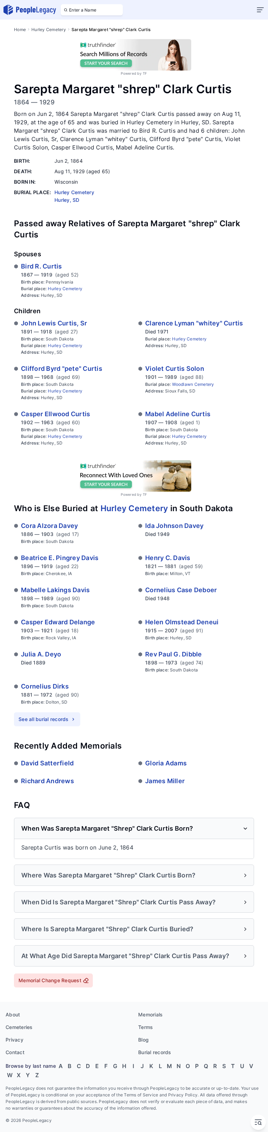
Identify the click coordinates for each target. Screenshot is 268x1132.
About (13, 1014)
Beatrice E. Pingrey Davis (59, 557)
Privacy (14, 1040)
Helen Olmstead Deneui (181, 622)
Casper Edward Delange (58, 622)
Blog (143, 1040)
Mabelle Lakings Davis (55, 590)
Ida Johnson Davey (174, 525)
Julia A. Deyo (41, 654)
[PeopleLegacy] (30, 9)
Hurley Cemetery (48, 29)
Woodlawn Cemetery (193, 384)
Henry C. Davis (168, 557)
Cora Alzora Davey (49, 525)
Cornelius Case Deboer (181, 590)
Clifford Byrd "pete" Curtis (61, 368)
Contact (15, 1052)
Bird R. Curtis (41, 266)
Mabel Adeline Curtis (177, 414)
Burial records (154, 1052)
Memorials (150, 1014)
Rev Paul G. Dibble (173, 654)
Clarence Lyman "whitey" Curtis (194, 323)
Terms (145, 1027)
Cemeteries (19, 1027)
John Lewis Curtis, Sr (54, 323)
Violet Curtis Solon (174, 368)
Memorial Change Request (49, 980)
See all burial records (43, 719)
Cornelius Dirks (45, 686)
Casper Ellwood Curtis (55, 414)
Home (20, 29)
